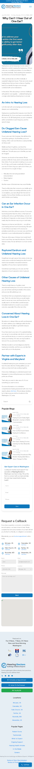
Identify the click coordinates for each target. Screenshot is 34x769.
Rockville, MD (17, 717)
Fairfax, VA (17, 713)
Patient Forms (17, 731)
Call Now (7, 545)
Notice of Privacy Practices (17, 762)
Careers (17, 752)
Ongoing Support (17, 742)
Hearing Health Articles (17, 745)
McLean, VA (17, 703)
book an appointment (20, 536)
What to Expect (17, 738)
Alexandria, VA (17, 720)
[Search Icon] (33, 1)
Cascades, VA (17, 706)
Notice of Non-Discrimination (17, 760)
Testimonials (17, 735)
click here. (14, 391)
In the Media (17, 749)
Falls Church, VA (17, 710)
